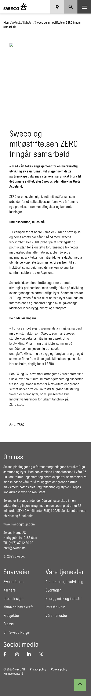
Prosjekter (11, 615)
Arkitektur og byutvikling (64, 581)
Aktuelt (16, 22)
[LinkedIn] (30, 654)
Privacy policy (38, 669)
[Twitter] (42, 654)
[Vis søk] (70, 7)
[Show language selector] (57, 7)
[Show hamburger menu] (84, 7)
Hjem (6, 22)
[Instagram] (18, 654)
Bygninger (53, 590)
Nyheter (27, 22)
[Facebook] (6, 654)
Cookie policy (59, 669)
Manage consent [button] (13, 673)
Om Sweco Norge (16, 632)
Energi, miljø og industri (63, 598)
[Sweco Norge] (15, 6)
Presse (8, 623)
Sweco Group (13, 581)
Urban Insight (13, 598)
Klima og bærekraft (18, 607)
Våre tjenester (56, 615)
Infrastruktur (55, 607)
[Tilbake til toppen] (80, 685)
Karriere (9, 590)
